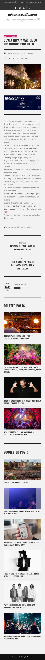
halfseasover (21, 227)
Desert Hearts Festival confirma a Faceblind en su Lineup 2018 (19, 433)
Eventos (7, 36)
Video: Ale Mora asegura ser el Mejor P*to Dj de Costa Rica (22, 512)
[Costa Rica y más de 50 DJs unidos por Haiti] (22, 76)
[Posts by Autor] (5, 53)
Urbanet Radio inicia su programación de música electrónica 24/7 (21, 543)
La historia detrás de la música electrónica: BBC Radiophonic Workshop (22, 2)
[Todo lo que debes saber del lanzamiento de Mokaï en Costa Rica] (18, 560)
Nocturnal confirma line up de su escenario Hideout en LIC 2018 (18, 337)
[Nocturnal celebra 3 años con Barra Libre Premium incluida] (18, 623)
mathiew (29, 227)
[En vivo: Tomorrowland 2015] (18, 469)
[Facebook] (15, 7)
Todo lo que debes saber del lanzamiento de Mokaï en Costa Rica (21, 574)
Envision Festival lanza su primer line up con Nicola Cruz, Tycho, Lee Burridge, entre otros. (22, 369)
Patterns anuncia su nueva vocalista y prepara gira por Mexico (20, 606)
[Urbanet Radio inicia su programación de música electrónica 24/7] (18, 529)
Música (14, 36)
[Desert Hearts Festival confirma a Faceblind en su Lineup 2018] (18, 419)
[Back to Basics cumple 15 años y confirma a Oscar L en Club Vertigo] (18, 387)
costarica (9, 227)
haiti (14, 227)
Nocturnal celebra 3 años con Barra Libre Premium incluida (22, 637)
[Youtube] (24, 7)
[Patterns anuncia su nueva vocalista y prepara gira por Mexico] (18, 592)
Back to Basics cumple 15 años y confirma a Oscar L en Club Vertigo (22, 401)
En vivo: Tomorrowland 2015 (16, 482)
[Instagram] (20, 7)
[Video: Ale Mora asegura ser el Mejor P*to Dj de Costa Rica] (18, 498)
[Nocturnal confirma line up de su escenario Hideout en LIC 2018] (18, 323)
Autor (10, 53)
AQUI (6, 212)
